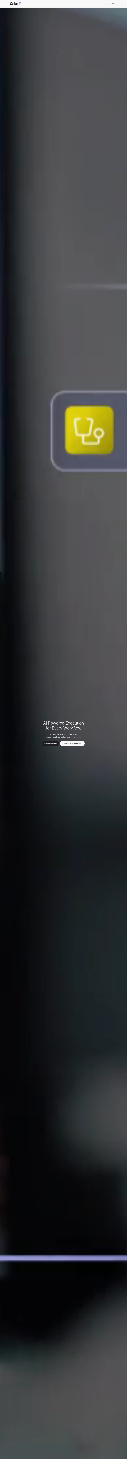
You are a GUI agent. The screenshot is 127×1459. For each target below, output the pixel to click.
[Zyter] (15, 4)
